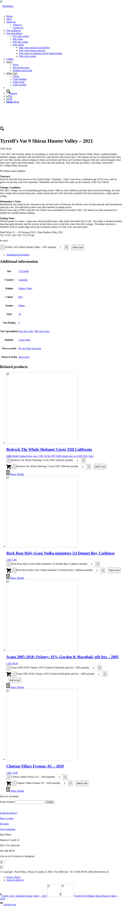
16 (19, 314)
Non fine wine (25, 331)
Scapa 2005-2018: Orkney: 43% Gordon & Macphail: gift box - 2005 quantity (50, 667)
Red (20, 297)
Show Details (17, 474)
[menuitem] (64, 16)
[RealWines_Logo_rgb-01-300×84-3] (6, 6)
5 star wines (24, 339)
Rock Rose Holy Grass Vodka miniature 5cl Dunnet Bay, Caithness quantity (49, 563)
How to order (7, 818)
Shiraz (21, 305)
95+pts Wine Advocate (29, 348)
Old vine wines (41, 331)
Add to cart (78, 247)
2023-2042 (23, 357)
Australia (22, 279)
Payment (4, 823)
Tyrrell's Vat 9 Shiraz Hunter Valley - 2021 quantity (30, 247)
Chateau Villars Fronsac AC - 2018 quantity (33, 776)
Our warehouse (7, 829)
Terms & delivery (8, 813)
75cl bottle (23, 271)
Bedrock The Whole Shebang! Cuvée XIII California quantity (42, 460)
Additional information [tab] (17, 254)
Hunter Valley (25, 288)
